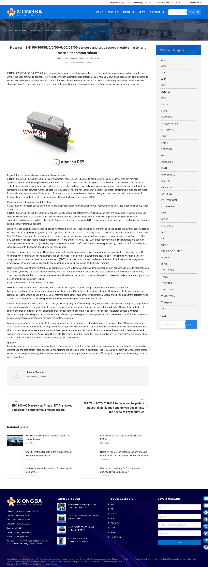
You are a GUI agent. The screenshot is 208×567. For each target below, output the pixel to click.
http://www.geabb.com (36, 377)
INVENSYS (166, 187)
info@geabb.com (144, 3)
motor (89, 62)
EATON (165, 104)
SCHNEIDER (167, 270)
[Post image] (15, 440)
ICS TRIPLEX (167, 181)
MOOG (164, 219)
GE (162, 155)
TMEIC (164, 276)
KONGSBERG (168, 206)
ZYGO (164, 308)
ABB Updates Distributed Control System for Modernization (47, 437)
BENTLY (165, 91)
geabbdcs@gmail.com (122, 3)
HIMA (164, 168)
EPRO (164, 136)
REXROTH (166, 263)
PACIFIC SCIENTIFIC (171, 251)
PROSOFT (166, 257)
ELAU (164, 110)
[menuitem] (99, 12)
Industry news (71, 58)
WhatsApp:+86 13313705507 (169, 3)
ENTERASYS (167, 130)
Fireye (164, 142)
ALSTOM (166, 72)
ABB (163, 66)
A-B (163, 59)
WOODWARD (168, 295)
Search (194, 12)
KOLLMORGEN (169, 200)
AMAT (164, 79)
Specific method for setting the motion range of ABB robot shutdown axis (48, 454)
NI (162, 238)
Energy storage (169, 123)
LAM (163, 212)
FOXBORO (166, 149)
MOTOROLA (167, 225)
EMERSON (166, 117)
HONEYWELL (168, 174)
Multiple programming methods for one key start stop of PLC (49, 470)
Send (179, 542)
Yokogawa (166, 302)
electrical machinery (77, 62)
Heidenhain (167, 161)
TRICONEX (166, 283)
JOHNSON (166, 193)
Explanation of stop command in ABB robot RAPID (121, 437)
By (83, 58)
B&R (163, 85)
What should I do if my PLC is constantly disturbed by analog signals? (120, 470)
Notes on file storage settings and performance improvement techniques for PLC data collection (124, 454)
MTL (163, 232)
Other (164, 244)
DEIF (163, 98)
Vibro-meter (167, 289)
